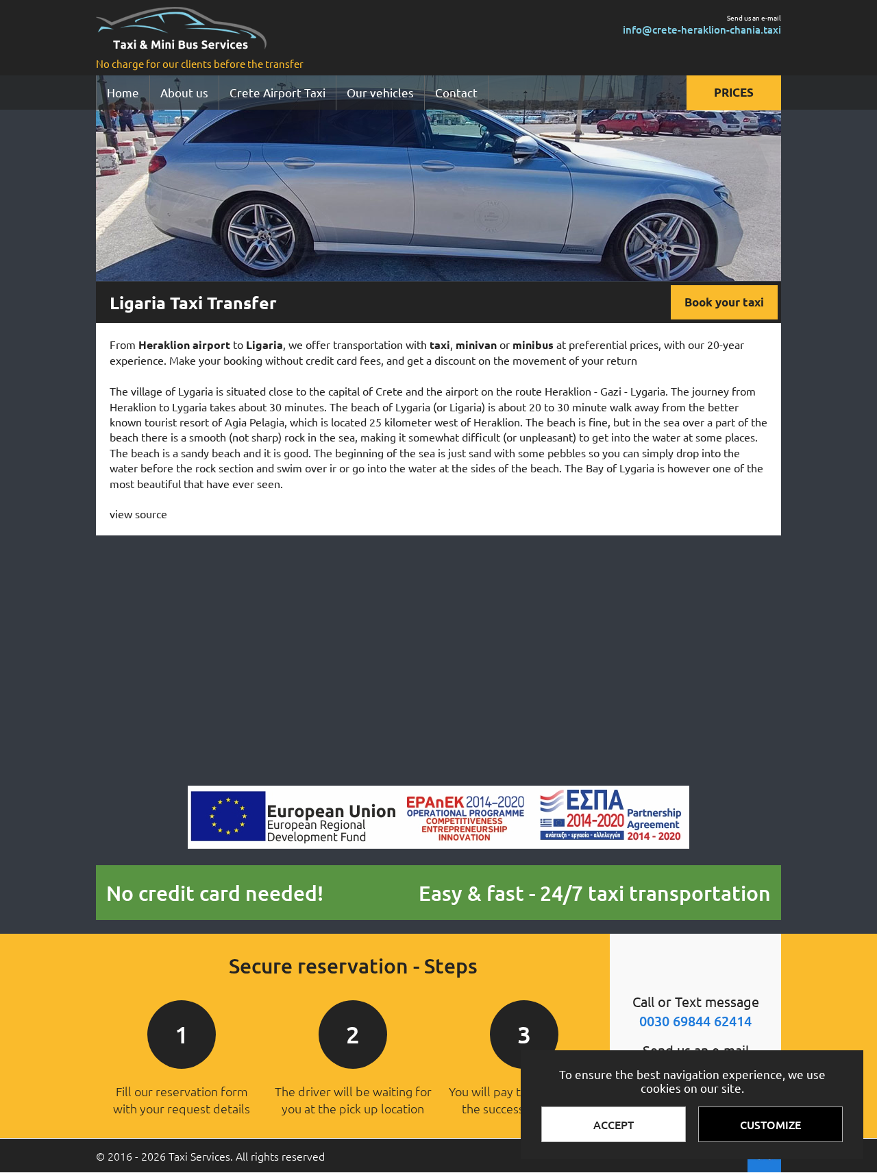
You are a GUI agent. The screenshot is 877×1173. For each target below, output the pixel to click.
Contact (456, 92)
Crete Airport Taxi (277, 92)
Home (123, 92)
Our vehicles (380, 92)
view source (138, 513)
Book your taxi (724, 302)
